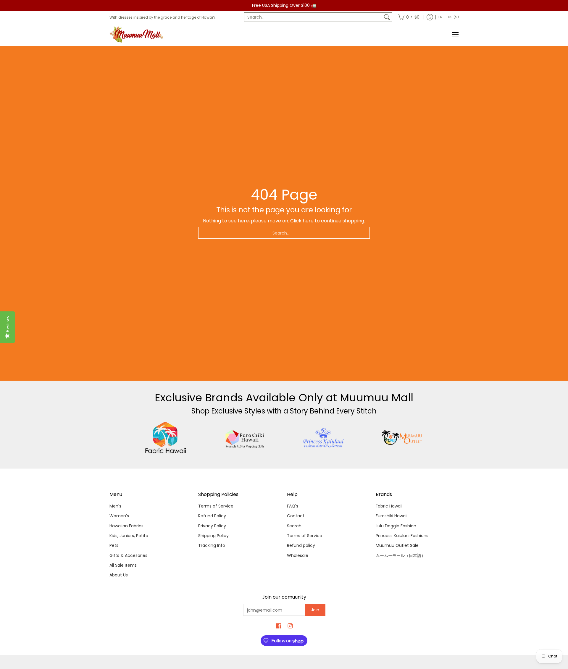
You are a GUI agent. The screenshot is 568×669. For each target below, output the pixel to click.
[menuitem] (408, 17)
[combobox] (313, 17)
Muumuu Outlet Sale (397, 545)
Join (315, 610)
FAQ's (292, 506)
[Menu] (455, 34)
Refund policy (301, 545)
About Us (118, 575)
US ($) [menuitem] (453, 17)
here (308, 220)
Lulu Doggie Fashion (396, 526)
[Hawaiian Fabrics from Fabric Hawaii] (165, 437)
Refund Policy (212, 516)
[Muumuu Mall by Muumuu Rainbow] (137, 34)
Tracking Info (211, 545)
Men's (115, 506)
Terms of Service (215, 506)
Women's (119, 516)
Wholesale (297, 555)
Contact (295, 516)
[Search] (387, 17)
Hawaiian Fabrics (126, 526)
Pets (113, 545)
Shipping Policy (213, 536)
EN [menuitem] (440, 17)
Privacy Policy (212, 526)
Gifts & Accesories (128, 555)
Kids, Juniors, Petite (128, 536)
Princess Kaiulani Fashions (402, 536)
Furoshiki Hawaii (391, 516)
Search (294, 526)
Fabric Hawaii (389, 506)
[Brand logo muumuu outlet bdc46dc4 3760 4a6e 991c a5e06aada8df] (402, 437)
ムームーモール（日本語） (400, 555)
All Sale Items (123, 565)
